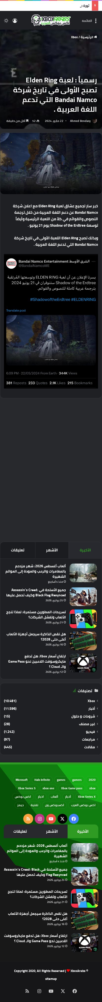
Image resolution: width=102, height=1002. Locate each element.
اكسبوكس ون (54, 805)
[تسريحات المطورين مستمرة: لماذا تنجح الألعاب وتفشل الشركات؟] (83, 618)
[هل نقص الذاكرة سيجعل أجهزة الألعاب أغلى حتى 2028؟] (83, 641)
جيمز (20, 805)
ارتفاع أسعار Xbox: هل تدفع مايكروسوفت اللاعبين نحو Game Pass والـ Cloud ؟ (37, 661)
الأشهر (52, 550)
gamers (77, 780)
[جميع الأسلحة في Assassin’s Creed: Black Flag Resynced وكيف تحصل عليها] (83, 596)
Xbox (74, 37)
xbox (92, 788)
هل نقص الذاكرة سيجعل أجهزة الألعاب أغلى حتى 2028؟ (36, 637)
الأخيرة (85, 550)
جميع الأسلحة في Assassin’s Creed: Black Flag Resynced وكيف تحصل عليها (36, 592)
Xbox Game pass (71, 788)
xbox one (48, 788)
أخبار (91, 708)
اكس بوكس (23, 796)
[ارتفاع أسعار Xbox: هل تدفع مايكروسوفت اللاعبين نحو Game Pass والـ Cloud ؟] (83, 663)
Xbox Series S (27, 788)
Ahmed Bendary (80, 121)
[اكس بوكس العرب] (51, 20)
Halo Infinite (42, 780)
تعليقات (17, 550)
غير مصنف (87, 724)
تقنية (34, 805)
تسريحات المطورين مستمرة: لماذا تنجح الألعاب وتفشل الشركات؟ (36, 614)
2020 (92, 780)
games (61, 780)
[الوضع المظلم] (6, 22)
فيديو (90, 731)
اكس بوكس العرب (83, 805)
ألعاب (54, 796)
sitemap (51, 979)
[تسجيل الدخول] (14, 22)
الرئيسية (87, 37)
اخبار (41, 796)
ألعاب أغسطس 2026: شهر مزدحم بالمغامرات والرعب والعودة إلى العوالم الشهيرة (35, 571)
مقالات (89, 747)
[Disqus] (51, 469)
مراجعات (88, 739)
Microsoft (21, 780)
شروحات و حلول (83, 716)
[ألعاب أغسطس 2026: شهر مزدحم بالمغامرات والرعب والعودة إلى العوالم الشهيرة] (83, 573)
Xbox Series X (87, 796)
